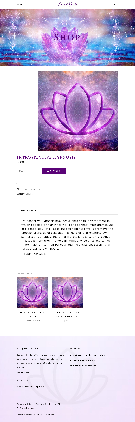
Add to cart (54, 171)
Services (29, 194)
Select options (30, 292)
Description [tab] (28, 211)
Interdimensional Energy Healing (87, 355)
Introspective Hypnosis (82, 360)
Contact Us (23, 372)
